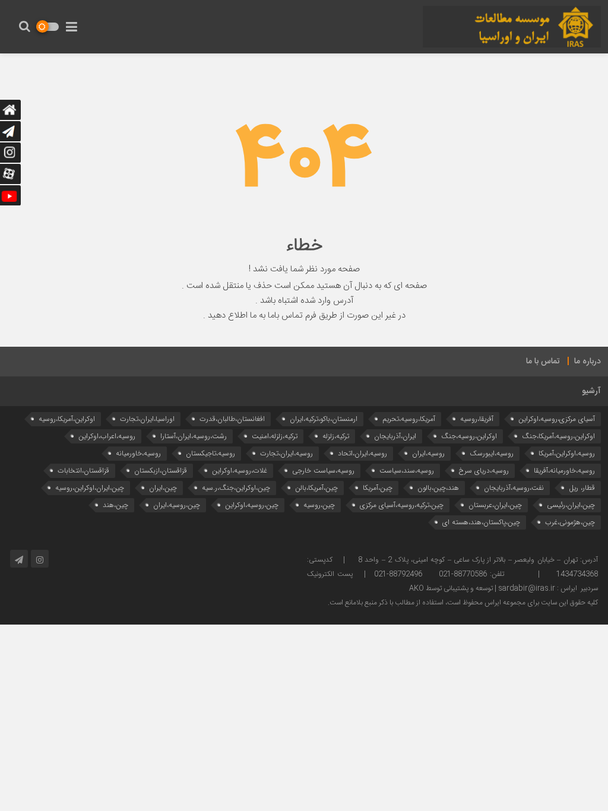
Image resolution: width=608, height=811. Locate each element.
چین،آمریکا (377, 487)
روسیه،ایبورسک (492, 453)
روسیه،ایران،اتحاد (362, 453)
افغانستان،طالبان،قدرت (232, 418)
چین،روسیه (319, 505)
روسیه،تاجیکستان (210, 453)
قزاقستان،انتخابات (83, 470)
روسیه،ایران (428, 453)
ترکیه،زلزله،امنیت (274, 436)
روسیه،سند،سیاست (406, 470)
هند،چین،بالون (438, 487)
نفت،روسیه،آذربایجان (514, 487)
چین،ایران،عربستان (495, 505)
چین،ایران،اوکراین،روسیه (89, 487)
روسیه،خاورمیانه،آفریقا (564, 470)
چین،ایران (163, 487)
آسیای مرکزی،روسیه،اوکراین (556, 418)
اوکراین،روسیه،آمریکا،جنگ (558, 436)
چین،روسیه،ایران (176, 505)
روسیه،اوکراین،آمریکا (567, 453)
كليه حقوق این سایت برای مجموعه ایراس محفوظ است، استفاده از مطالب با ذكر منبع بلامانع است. (463, 603)
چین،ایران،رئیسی (571, 505)
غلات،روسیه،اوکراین (239, 470)
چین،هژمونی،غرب (570, 522)
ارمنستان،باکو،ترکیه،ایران (323, 418)
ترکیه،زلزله (335, 436)
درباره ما (587, 361)
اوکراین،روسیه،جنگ (469, 436)
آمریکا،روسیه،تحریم (408, 418)
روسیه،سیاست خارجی (323, 470)
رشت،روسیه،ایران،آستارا (193, 436)
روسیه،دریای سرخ (484, 470)
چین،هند (115, 505)
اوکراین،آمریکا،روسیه (67, 418)
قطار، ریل (582, 487)
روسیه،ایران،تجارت (286, 453)
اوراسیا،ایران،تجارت (147, 418)
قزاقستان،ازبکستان (160, 470)
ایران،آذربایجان (395, 436)
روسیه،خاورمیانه (138, 453)
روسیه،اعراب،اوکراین (106, 436)
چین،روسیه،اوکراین (251, 505)
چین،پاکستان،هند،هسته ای (481, 522)
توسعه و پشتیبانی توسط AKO (451, 588)
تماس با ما (543, 361)
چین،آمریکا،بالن (316, 487)
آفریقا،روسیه (476, 418)
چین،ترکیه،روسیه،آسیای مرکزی (402, 505)
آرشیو (591, 391)
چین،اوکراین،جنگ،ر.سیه (236, 487)
